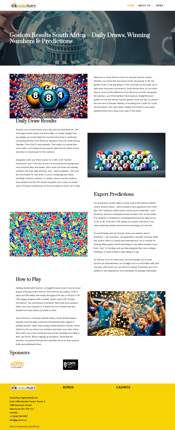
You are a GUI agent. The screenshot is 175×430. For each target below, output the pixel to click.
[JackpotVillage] (17, 364)
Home (130, 5)
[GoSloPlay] (23, 5)
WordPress (34, 426)
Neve (12, 426)
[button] (151, 5)
